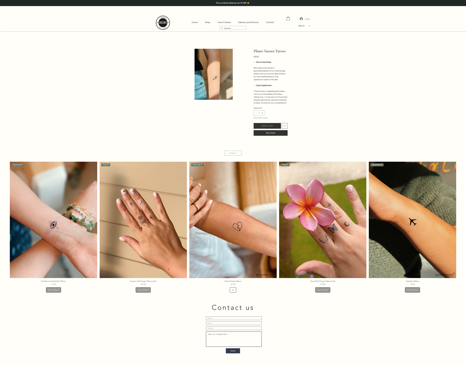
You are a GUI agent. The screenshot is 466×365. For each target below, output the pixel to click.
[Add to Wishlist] (285, 126)
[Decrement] (255, 113)
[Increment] (262, 113)
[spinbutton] (259, 113)
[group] (233, 227)
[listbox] (304, 26)
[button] (288, 18)
